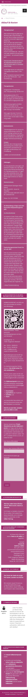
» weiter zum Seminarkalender (12, 155)
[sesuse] (11, 14)
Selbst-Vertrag (8, 519)
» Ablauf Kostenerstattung (11, 285)
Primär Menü (7, 1)
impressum (20, 694)
